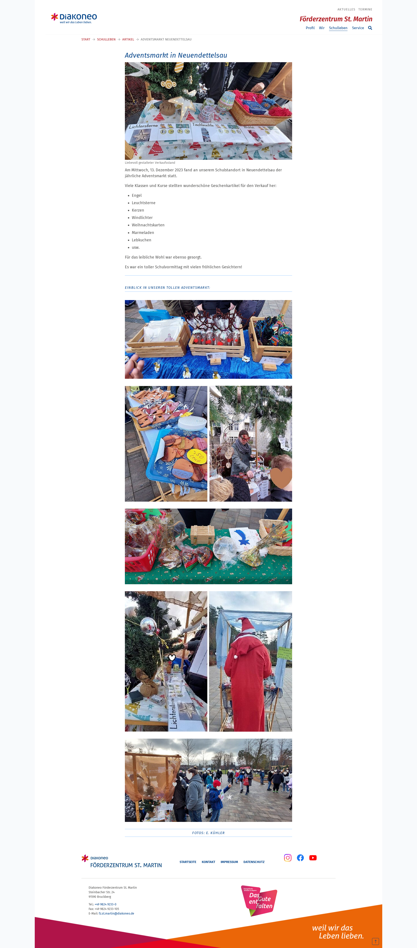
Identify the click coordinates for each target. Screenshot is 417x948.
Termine (365, 9)
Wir (322, 28)
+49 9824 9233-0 (105, 904)
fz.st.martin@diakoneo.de (116, 913)
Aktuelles (346, 9)
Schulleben (338, 28)
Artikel (128, 39)
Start (85, 39)
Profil (310, 28)
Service (358, 28)
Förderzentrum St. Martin (336, 19)
